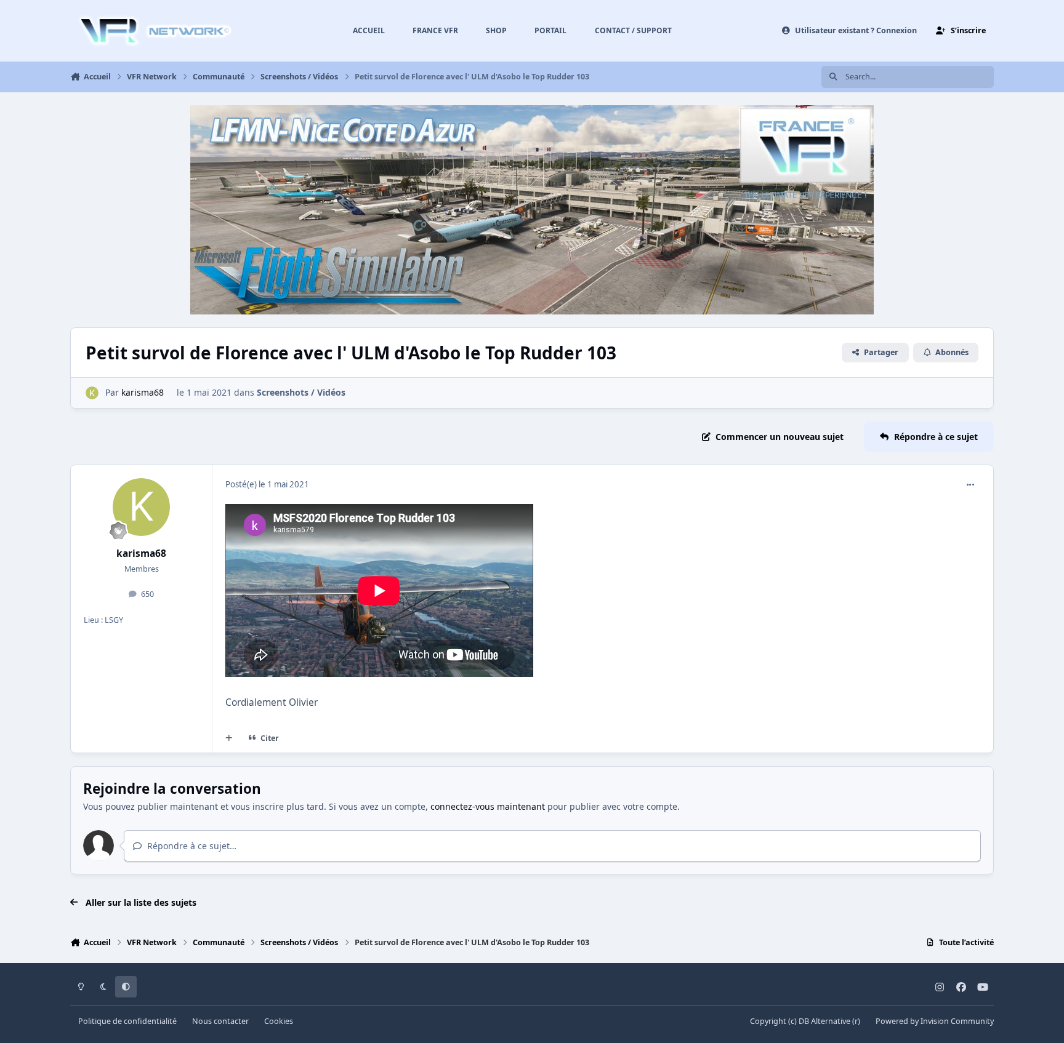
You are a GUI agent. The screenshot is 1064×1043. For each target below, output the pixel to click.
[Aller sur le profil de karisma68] (92, 392)
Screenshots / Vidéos (301, 392)
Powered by (935, 1021)
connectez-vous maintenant (487, 806)
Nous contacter (220, 1021)
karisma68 (142, 392)
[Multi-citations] (229, 738)
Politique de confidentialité (127, 1021)
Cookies (278, 1021)
